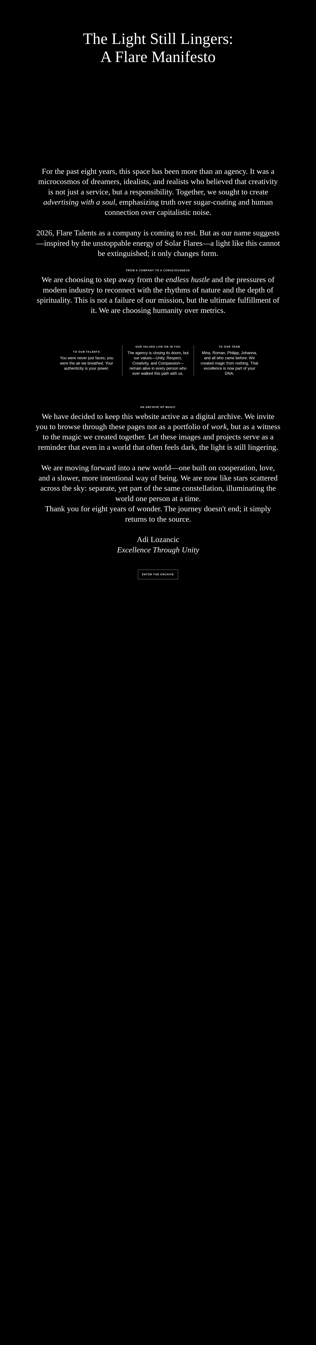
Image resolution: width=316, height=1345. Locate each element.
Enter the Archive (158, 574)
